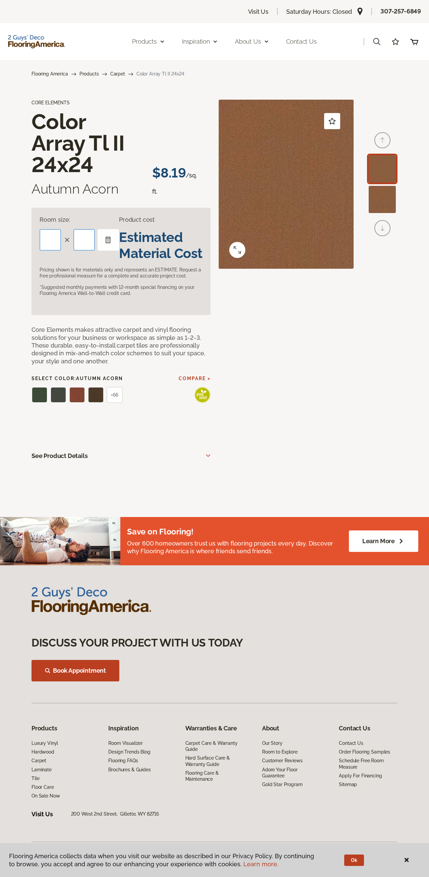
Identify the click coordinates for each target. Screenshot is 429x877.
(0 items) (414, 42)
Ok (354, 860)
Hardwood (43, 752)
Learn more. (261, 864)
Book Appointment (79, 670)
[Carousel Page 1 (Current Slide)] (382, 169)
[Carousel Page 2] (382, 199)
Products (89, 73)
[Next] (382, 228)
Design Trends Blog (129, 752)
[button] (376, 41)
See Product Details (60, 455)
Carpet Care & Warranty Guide (211, 746)
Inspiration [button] (196, 41)
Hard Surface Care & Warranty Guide (207, 761)
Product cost (137, 219)
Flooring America (50, 73)
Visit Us (258, 11)
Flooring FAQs (123, 760)
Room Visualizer (125, 743)
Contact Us (301, 41)
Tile (35, 778)
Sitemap (348, 784)
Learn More (378, 541)
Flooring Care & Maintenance (202, 776)
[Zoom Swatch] (237, 250)
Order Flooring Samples (364, 752)
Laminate (42, 769)
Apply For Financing (360, 775)
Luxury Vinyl (45, 743)
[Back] (382, 140)
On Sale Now (46, 795)
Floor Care (43, 787)
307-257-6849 (400, 11)
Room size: (55, 219)
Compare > (194, 378)
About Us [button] (248, 41)
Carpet (117, 73)
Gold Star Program (282, 784)
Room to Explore (280, 752)
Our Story (272, 743)
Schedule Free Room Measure (361, 763)
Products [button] (144, 41)
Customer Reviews (282, 760)
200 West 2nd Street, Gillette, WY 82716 (115, 814)
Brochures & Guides (129, 769)
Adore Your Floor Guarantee (280, 772)
